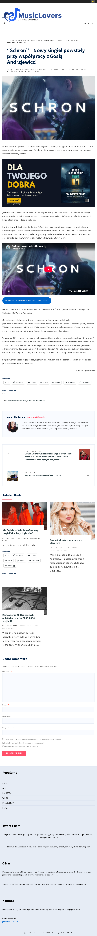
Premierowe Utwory (16, 43)
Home (9, 69)
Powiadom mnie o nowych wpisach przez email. (21, 746)
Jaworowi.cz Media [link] (10, 922)
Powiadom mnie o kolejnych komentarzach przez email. (24, 743)
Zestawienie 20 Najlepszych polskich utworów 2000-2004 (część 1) (18, 618)
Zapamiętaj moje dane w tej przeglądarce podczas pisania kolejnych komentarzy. (34, 739)
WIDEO (5, 798)
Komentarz (7, 671)
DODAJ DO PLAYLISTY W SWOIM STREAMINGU (26, 300)
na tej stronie (29, 909)
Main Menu (8, 18)
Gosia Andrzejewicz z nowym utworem (66, 541)
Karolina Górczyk (26, 41)
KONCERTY (6, 793)
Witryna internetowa (9, 728)
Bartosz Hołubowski (17, 400)
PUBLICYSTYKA (8, 803)
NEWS (4, 788)
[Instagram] (92, 23)
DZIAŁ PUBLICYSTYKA (29, 626)
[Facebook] (88, 23)
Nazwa (5, 705)
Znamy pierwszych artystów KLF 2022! (43, 474)
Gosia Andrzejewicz (36, 400)
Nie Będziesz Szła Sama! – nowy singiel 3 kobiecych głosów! (20, 531)
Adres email (7, 716)
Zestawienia (8, 628)
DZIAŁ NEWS (73, 41)
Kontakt (5, 808)
